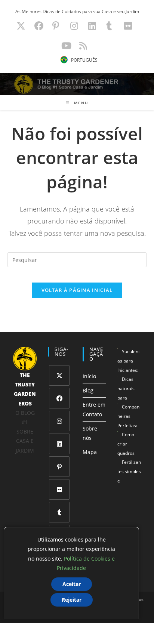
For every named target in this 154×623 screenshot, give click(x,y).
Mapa (90, 452)
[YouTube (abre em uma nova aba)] (66, 45)
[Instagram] (59, 421)
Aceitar (71, 583)
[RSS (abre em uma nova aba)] (82, 45)
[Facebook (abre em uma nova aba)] (39, 25)
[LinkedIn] (59, 444)
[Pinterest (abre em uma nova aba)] (55, 25)
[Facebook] (59, 398)
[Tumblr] (59, 512)
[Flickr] (59, 489)
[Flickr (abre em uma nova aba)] (128, 25)
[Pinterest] (59, 466)
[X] (59, 375)
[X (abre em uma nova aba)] (21, 25)
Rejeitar (71, 599)
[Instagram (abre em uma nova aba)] (74, 25)
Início (89, 376)
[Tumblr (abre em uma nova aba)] (109, 25)
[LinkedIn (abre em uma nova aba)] (92, 25)
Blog (88, 390)
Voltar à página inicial (77, 290)
